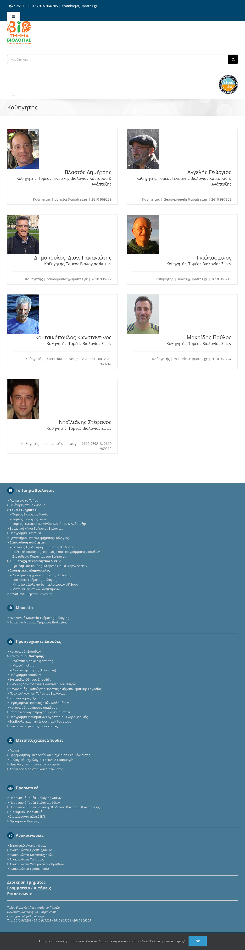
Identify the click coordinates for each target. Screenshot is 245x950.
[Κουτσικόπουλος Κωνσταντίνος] (23, 297)
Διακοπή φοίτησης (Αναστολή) (34, 670)
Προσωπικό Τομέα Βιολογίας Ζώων (35, 802)
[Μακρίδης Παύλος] (143, 297)
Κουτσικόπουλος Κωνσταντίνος (73, 337)
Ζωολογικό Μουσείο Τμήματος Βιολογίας (39, 618)
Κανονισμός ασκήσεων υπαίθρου (33, 707)
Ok (197, 941)
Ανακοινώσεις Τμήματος (27, 859)
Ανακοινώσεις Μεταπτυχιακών (31, 855)
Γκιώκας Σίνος (214, 257)
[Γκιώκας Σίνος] (143, 217)
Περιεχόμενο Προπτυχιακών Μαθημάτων (39, 703)
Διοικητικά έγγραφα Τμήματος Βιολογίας (41, 575)
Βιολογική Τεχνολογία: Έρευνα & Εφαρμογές (41, 760)
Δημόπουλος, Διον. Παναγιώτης (72, 257)
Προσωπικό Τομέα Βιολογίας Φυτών (35, 798)
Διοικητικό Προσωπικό (26, 812)
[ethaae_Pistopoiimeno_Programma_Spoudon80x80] (228, 76)
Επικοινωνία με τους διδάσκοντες (34, 726)
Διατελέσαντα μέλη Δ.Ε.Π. (27, 816)
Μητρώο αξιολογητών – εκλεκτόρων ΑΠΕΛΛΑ (45, 584)
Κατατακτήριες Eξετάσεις (27, 698)
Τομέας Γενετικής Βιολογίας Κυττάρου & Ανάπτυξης (49, 523)
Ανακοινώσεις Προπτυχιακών (30, 850)
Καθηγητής (26, 178)
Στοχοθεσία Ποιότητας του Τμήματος (39, 556)
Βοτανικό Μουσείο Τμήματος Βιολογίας (38, 622)
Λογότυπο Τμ (31, 594)
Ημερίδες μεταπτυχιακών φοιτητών (35, 764)
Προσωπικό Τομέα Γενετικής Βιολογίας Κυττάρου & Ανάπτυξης (55, 807)
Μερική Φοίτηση (24, 665)
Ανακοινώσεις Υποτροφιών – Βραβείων (37, 864)
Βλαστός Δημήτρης (88, 171)
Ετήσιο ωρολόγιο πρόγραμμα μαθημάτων (40, 712)
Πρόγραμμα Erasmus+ (25, 533)
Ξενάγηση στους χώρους (27, 505)
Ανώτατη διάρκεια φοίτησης (32, 661)
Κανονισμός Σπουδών (25, 651)
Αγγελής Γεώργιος (209, 171)
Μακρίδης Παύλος (209, 337)
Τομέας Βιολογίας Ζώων (209, 263)
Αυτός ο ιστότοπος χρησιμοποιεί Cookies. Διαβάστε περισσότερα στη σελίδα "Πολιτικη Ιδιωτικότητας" (112, 941)
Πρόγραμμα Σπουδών (25, 675)
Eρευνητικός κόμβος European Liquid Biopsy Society (49, 566)
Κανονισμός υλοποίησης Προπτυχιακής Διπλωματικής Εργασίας (55, 689)
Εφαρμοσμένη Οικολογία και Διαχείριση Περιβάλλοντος (50, 755)
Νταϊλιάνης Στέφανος (85, 421)
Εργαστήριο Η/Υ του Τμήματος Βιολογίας (39, 538)
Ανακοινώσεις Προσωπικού (29, 868)
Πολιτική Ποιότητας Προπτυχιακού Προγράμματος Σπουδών (56, 551)
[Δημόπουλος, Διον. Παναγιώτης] (23, 217)
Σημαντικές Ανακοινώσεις (28, 845)
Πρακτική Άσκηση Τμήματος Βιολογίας (37, 693)
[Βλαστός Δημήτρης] (23, 132)
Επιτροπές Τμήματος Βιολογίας (34, 579)
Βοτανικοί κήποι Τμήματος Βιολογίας (36, 528)
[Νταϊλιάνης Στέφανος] (23, 381)
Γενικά (14, 750)
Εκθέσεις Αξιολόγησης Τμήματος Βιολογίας (43, 547)
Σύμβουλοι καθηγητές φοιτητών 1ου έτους (40, 721)
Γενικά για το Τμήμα (24, 500)
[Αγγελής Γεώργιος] (143, 132)
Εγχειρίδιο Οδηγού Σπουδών (30, 679)
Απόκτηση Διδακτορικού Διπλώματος (36, 769)
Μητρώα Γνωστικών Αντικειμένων (36, 589)
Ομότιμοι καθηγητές (24, 821)
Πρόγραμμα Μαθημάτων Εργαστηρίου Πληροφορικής (49, 717)
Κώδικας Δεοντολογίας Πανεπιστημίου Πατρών (43, 684)
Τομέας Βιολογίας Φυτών (88, 263)
